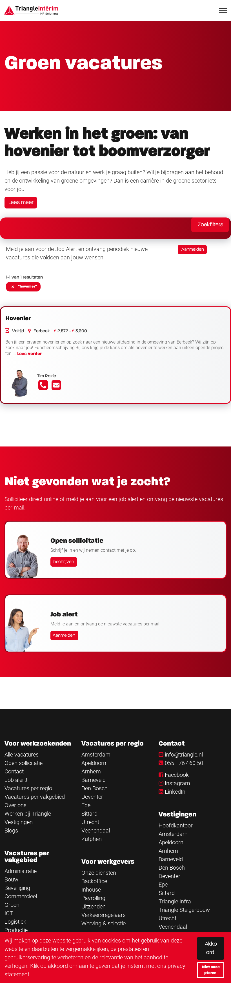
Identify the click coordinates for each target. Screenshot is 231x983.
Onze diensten (98, 872)
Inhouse (91, 889)
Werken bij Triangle (28, 813)
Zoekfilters (210, 225)
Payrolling (93, 898)
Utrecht (90, 822)
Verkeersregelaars (103, 915)
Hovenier (18, 318)
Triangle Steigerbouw (184, 909)
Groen (12, 904)
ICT (9, 913)
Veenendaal (95, 830)
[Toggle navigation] (223, 10)
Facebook (177, 774)
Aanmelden (192, 249)
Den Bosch (94, 788)
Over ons (15, 805)
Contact (14, 771)
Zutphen (91, 839)
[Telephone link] (43, 387)
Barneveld (93, 779)
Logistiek (15, 921)
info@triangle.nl (184, 754)
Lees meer (21, 202)
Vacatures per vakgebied (35, 796)
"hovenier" (27, 286)
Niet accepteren (211, 970)
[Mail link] (56, 387)
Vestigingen (19, 822)
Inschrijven (63, 562)
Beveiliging (17, 888)
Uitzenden (93, 906)
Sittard (89, 813)
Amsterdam (95, 754)
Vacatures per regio (28, 788)
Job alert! (16, 779)
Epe (85, 805)
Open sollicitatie (24, 763)
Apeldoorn (93, 763)
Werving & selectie (103, 923)
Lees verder (29, 354)
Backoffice (94, 881)
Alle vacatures (22, 754)
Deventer (92, 796)
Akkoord (211, 948)
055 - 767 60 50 (184, 763)
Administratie (21, 871)
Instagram (177, 783)
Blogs (11, 830)
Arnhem (91, 771)
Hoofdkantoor (176, 825)
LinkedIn (175, 791)
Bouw (11, 879)
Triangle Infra (175, 901)
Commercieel (21, 896)
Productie (16, 930)
